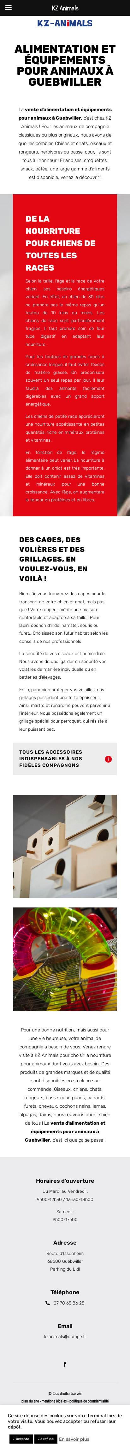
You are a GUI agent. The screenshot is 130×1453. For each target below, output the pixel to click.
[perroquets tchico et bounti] (65, 846)
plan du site (30, 1401)
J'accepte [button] (21, 1439)
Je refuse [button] (46, 1439)
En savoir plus (74, 1439)
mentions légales (55, 1401)
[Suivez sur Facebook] (65, 1364)
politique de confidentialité (89, 1401)
